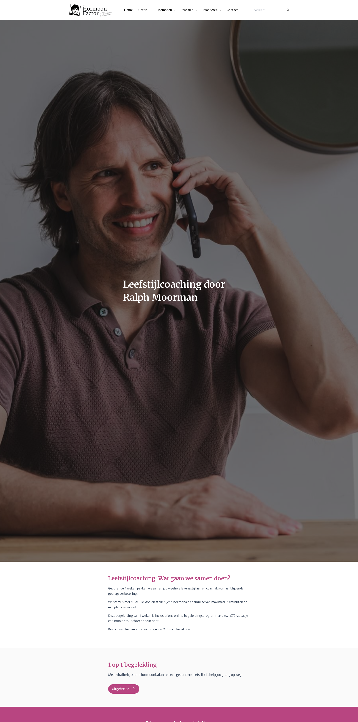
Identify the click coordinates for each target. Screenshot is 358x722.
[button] (149, 10)
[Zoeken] (288, 10)
